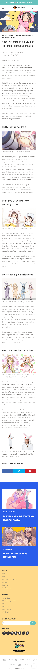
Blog (3, 603)
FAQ (3, 574)
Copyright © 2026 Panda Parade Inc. (19, 669)
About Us (5, 606)
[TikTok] (23, 633)
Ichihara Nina (22, 415)
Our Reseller (6, 588)
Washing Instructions (9, 579)
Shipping (5, 582)
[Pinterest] (16, 633)
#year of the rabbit (8, 37)
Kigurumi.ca (6, 609)
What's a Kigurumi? (8, 601)
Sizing (4, 576)
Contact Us (6, 598)
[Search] (32, 8)
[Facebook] (4, 633)
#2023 (18, 35)
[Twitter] (8, 633)
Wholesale (5, 612)
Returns (5, 585)
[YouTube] (19, 633)
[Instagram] (12, 633)
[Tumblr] (27, 633)
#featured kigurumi (26, 35)
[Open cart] (35, 8)
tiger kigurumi (17, 233)
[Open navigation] (3, 8)
